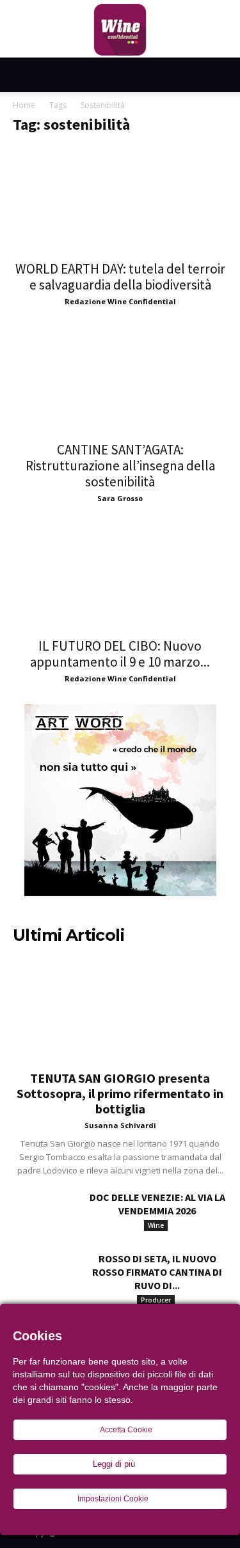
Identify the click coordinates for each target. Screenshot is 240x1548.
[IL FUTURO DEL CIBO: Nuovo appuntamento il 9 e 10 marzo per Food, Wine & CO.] (120, 577)
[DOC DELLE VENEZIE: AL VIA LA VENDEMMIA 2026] (45, 1213)
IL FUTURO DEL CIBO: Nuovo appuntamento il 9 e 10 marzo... (120, 653)
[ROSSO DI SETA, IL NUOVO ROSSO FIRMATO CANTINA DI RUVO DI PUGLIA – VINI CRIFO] (45, 1274)
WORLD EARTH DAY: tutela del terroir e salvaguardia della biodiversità (120, 276)
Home (24, 105)
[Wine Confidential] (120, 30)
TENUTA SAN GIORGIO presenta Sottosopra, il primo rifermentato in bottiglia (120, 1093)
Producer (156, 1300)
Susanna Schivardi (120, 1125)
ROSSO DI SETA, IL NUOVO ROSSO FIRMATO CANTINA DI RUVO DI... (157, 1272)
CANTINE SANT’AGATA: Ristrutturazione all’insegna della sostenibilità (120, 465)
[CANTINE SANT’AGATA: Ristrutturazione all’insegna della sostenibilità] (120, 380)
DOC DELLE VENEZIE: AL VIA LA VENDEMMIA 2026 (157, 1204)
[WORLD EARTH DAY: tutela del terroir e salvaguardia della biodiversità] (120, 199)
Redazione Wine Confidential (120, 301)
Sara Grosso (120, 498)
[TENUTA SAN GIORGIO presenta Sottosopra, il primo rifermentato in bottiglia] (120, 1009)
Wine (156, 1225)
